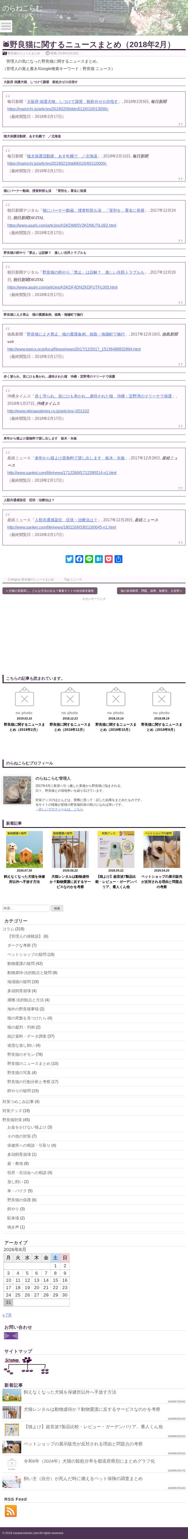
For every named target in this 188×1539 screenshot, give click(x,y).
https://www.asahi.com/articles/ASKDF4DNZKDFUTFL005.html (62, 287)
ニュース (76, 579)
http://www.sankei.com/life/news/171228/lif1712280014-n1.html (62, 473)
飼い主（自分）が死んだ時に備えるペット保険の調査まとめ (83, 1478)
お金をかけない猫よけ (27, 1127)
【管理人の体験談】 (25, 936)
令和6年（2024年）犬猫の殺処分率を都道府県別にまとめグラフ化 (89, 1461)
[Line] (89, 559)
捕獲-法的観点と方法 (25, 1000)
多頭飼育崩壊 (19, 991)
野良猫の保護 (19, 1200)
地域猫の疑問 (19, 982)
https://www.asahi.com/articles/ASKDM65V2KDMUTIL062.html (61, 225)
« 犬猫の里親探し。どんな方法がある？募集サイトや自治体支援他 (50, 591)
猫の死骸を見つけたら (27, 1018)
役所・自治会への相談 (27, 1173)
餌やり (13, 1209)
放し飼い (15, 1182)
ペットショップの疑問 (27, 954)
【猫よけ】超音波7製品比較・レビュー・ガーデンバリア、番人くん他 (93, 1426)
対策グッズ (12, 1111)
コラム (8, 929)
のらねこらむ (22, 8)
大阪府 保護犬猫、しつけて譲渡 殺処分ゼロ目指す (72, 101)
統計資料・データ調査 (27, 1036)
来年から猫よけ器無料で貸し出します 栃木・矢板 (80, 458)
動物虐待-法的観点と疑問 (29, 973)
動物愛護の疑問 (21, 963)
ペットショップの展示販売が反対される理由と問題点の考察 (83, 1443)
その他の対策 (19, 1136)
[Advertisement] (94, 635)
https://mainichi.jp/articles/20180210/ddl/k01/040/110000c (57, 163)
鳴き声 (13, 1227)
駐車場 (13, 1218)
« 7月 (7, 1315)
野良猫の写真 (19, 1073)
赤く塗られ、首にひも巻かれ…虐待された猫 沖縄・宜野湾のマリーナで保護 (103, 396)
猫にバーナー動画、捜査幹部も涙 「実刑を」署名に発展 (93, 210)
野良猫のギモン (21, 1054)
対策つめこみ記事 (18, 1102)
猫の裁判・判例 (21, 1027)
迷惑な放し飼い (21, 1045)
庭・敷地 (15, 1163)
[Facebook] (79, 559)
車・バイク (17, 1191)
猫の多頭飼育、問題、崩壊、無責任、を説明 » (151, 591)
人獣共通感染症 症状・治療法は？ (66, 520)
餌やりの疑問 (19, 1091)
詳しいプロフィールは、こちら (61, 809)
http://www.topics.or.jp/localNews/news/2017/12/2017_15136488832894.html (74, 349)
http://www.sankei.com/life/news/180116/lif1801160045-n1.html (61, 527)
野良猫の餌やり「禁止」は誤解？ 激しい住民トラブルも (93, 272)
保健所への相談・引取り (28, 1145)
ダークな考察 (19, 945)
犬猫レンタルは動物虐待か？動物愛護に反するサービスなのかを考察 (92, 1409)
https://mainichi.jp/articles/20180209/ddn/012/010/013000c (57, 109)
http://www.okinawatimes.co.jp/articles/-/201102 (48, 411)
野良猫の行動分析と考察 (28, 1082)
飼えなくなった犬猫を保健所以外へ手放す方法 (70, 1392)
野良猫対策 (12, 1120)
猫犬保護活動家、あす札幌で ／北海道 (62, 156)
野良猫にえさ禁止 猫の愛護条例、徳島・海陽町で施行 (76, 334)
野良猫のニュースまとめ (24, 53)
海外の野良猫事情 (23, 1009)
